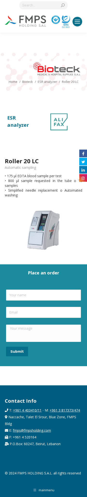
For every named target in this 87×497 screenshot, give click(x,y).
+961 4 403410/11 (27, 410)
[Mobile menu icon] (77, 21)
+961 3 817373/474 (65, 410)
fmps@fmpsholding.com (32, 430)
